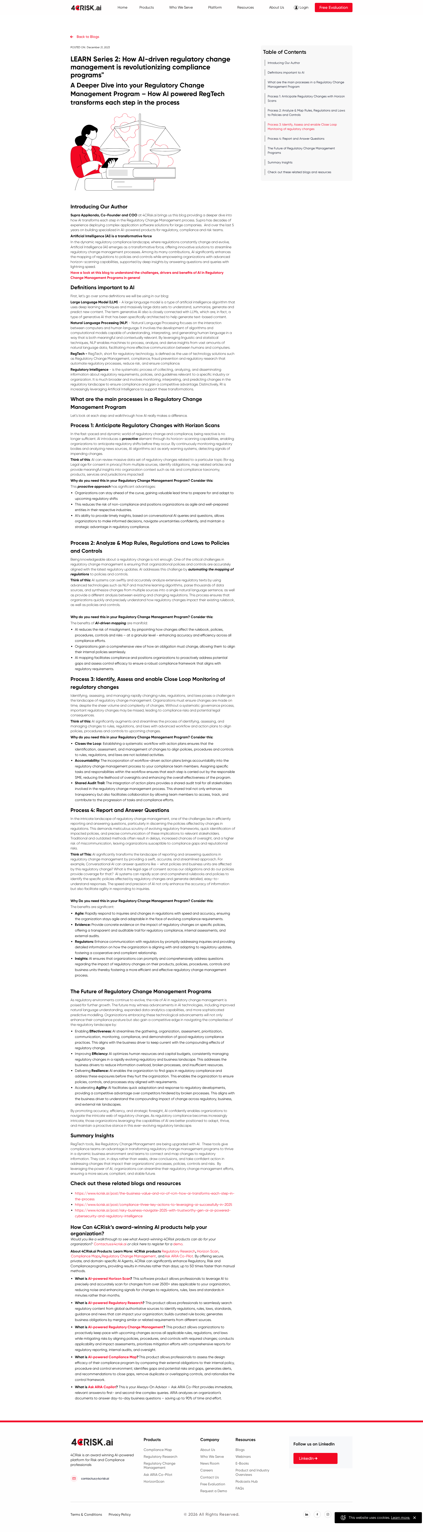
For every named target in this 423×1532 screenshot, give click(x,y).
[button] (146, 7)
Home (122, 7)
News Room (209, 1463)
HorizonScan (154, 1481)
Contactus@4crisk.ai (110, 1244)
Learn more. (400, 1517)
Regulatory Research (178, 1251)
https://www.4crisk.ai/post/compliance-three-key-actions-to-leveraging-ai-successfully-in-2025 (153, 1204)
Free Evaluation (333, 7)
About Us (207, 1450)
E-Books (242, 1463)
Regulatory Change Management (129, 1256)
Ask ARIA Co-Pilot (179, 1256)
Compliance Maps (85, 1256)
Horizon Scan (207, 1251)
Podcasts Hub (247, 1481)
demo (177, 1244)
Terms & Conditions (86, 1514)
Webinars (243, 1456)
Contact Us (209, 1477)
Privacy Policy (120, 1514)
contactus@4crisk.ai (95, 1478)
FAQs (240, 1488)
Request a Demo (213, 1491)
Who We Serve (212, 1456)
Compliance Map (158, 1450)
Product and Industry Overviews (252, 1472)
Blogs (240, 1450)
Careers (206, 1470)
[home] (88, 8)
